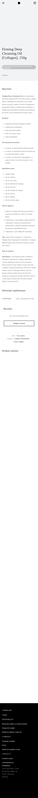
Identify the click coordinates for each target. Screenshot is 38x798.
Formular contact (7, 758)
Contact (4, 715)
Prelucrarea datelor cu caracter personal (14, 724)
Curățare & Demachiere (21, 339)
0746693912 (6, 765)
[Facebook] (10, 75)
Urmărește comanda (8, 741)
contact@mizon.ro (8, 762)
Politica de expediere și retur (11, 749)
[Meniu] (3, 3)
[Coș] (35, 3)
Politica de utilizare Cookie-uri (11, 732)
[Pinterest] (18, 75)
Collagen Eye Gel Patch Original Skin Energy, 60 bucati (26, 518)
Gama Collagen (19, 342)
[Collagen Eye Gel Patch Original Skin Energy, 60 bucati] (28, 438)
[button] (25, 529)
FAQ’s (4, 745)
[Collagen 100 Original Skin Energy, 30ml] (10, 610)
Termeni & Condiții (8, 728)
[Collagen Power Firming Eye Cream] (10, 438)
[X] (14, 75)
